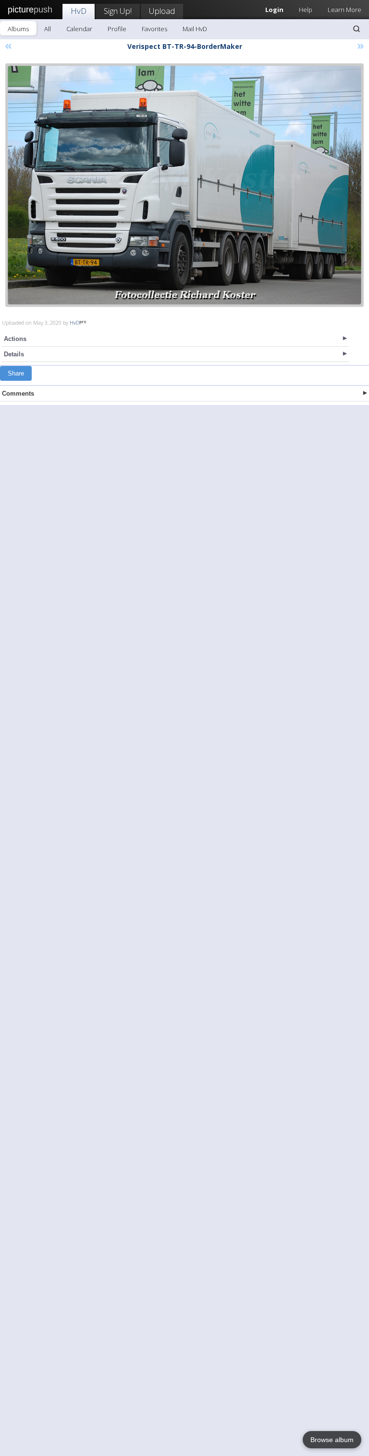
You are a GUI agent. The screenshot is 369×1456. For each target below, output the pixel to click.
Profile (117, 28)
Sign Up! (118, 10)
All (47, 28)
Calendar (79, 28)
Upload (162, 10)
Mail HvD (195, 28)
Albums (18, 28)
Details (14, 354)
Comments (18, 393)
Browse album (332, 1440)
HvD (78, 10)
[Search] (356, 28)
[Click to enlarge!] (184, 185)
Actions (15, 338)
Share (16, 373)
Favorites (154, 28)
